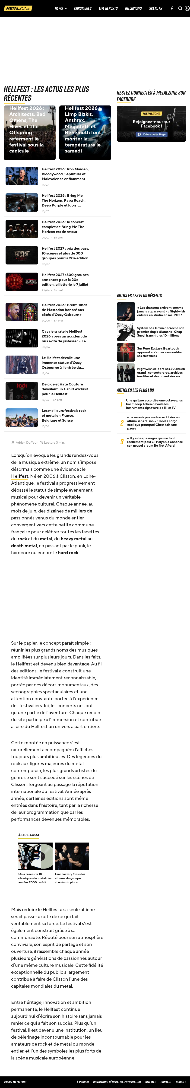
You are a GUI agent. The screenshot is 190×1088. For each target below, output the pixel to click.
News (59, 8)
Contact (166, 1082)
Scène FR (155, 8)
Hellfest (19, 476)
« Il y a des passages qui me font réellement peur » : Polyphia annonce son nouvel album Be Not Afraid (155, 442)
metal (46, 539)
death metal (24, 546)
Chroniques (83, 8)
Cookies (181, 1082)
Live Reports (108, 8)
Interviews (133, 8)
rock (22, 539)
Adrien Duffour (27, 442)
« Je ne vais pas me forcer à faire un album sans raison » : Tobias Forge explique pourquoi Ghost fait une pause (153, 423)
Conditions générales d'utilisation (117, 1082)
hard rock (68, 553)
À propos (83, 1082)
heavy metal (74, 539)
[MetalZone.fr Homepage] (18, 8)
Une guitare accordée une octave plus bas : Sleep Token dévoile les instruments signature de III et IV (154, 404)
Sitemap (150, 1082)
